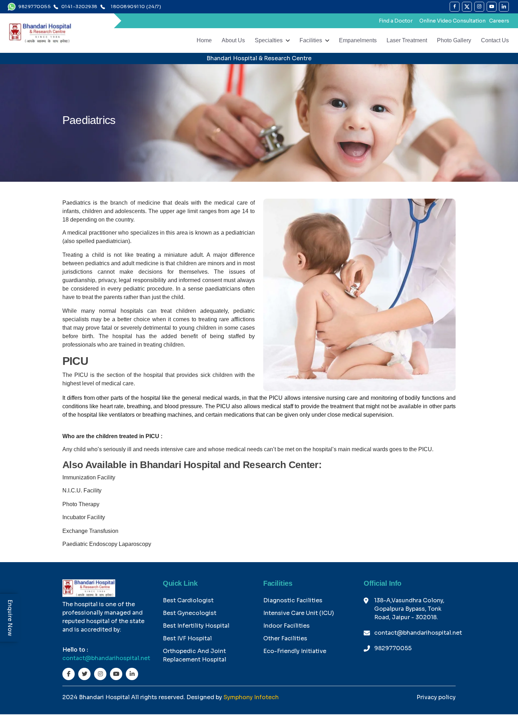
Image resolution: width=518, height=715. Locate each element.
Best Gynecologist (189, 613)
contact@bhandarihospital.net (106, 658)
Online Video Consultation (452, 21)
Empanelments (358, 40)
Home (204, 40)
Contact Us (495, 40)
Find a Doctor (396, 21)
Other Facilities (285, 638)
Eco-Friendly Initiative (294, 651)
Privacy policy (436, 697)
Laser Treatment (407, 40)
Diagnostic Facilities (292, 600)
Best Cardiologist (188, 600)
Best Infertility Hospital (196, 625)
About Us (233, 40)
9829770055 (393, 648)
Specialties (269, 40)
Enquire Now (10, 617)
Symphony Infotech (251, 697)
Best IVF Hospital (187, 638)
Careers (499, 21)
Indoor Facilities (286, 625)
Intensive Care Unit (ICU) (298, 613)
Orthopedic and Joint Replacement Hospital (194, 655)
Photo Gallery (454, 40)
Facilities (311, 40)
